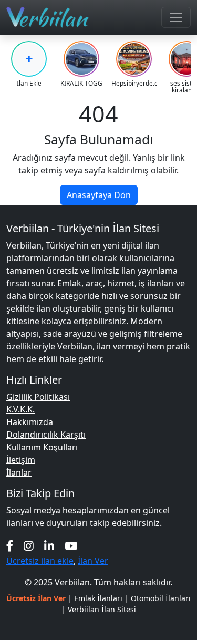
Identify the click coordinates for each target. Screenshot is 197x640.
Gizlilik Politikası (38, 396)
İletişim (20, 460)
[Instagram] (29, 545)
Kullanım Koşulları (42, 447)
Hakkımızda (29, 422)
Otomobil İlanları (161, 598)
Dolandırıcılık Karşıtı (46, 434)
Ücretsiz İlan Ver (36, 598)
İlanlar (19, 472)
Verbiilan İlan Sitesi (102, 609)
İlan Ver (93, 560)
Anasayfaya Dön (99, 195)
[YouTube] (71, 545)
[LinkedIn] (49, 545)
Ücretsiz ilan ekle (40, 560)
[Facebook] (9, 545)
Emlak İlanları (98, 598)
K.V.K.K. (20, 409)
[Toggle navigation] (176, 17)
